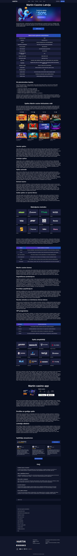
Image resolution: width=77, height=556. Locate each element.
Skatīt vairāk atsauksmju (38, 458)
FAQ (18, 530)
